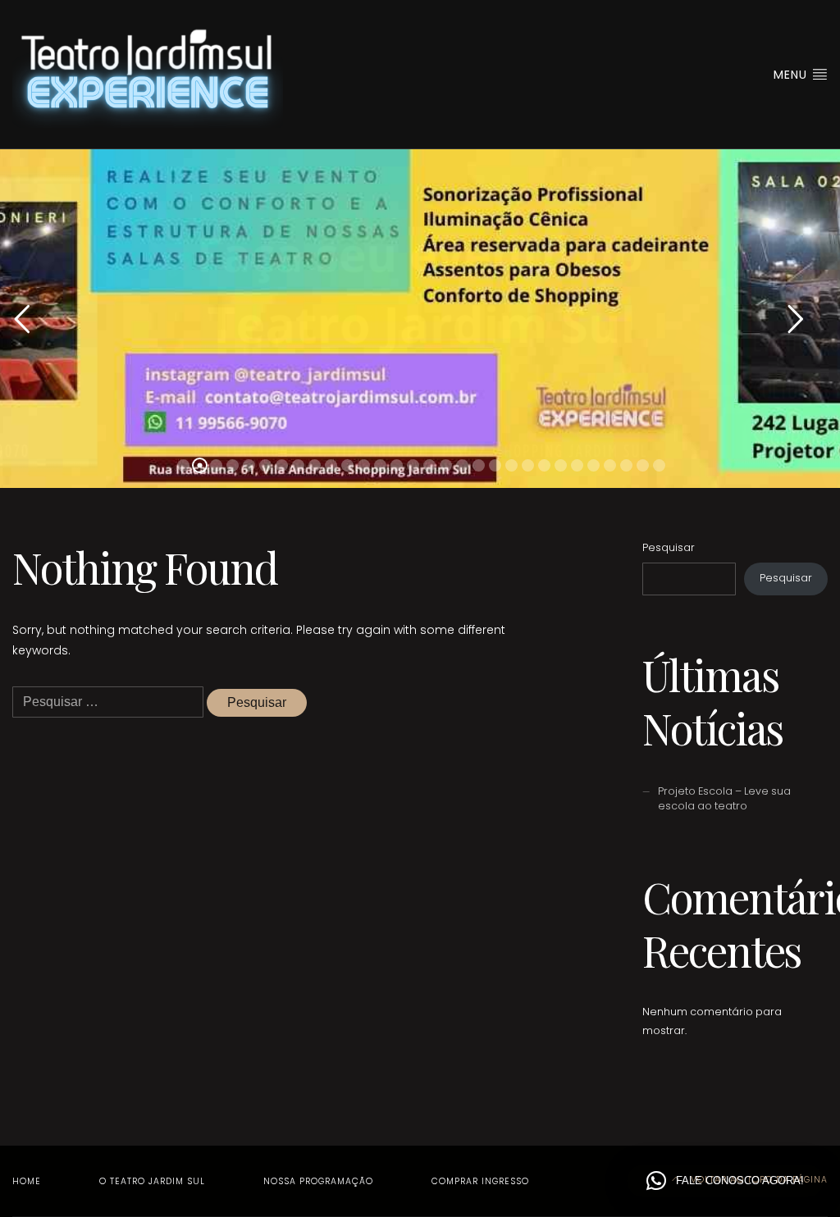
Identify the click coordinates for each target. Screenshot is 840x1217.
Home (26, 1181)
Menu (792, 74)
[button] (725, 1181)
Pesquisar (668, 547)
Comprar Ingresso (480, 1181)
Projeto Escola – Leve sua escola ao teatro (724, 799)
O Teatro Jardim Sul (152, 1181)
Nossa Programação (318, 1181)
